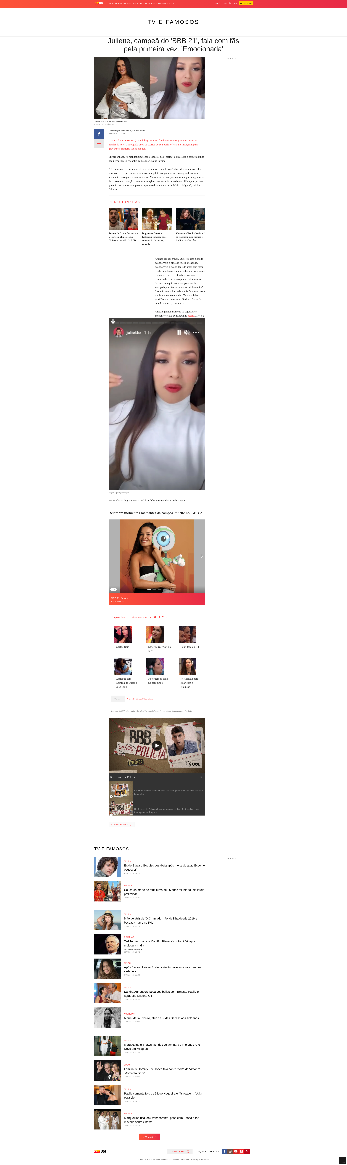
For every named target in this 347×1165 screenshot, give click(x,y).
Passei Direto (151, 3)
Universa (185, 11)
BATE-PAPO (127, 3)
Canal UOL (213, 11)
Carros (143, 11)
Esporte (167, 11)
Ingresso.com (115, 3)
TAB (227, 11)
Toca (237, 11)
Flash (108, 11)
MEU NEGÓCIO (138, 3)
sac (217, 3)
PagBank (162, 3)
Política (134, 11)
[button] (202, 556)
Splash (176, 11)
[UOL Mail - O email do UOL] (223, 3)
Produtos (99, 11)
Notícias (125, 11)
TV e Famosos (173, 22)
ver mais (148, 1137)
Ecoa (205, 11)
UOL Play (171, 3)
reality (191, 315)
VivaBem (194, 11)
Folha (160, 11)
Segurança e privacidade (199, 1160)
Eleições (116, 11)
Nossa (222, 11)
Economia (152, 11)
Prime (232, 11)
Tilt (200, 11)
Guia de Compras (249, 11)
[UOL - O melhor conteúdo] (99, 3)
